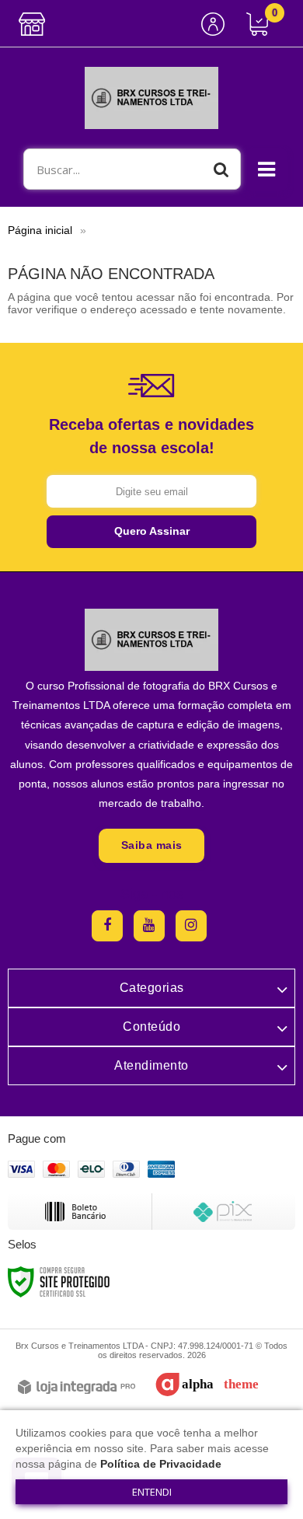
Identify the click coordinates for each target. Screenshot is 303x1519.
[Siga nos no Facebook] (107, 925)
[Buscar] (221, 169)
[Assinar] (151, 531)
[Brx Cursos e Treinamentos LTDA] (151, 98)
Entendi (152, 1492)
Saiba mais (152, 845)
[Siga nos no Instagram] (191, 925)
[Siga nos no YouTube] (149, 925)
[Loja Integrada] (76, 1388)
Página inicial (40, 230)
